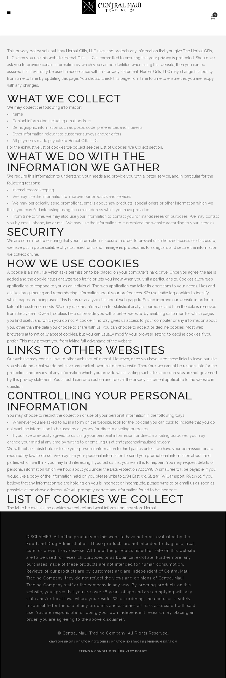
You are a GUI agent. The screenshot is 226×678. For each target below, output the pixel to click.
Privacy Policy (133, 651)
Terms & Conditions (97, 651)
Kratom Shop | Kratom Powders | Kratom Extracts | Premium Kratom (113, 641)
